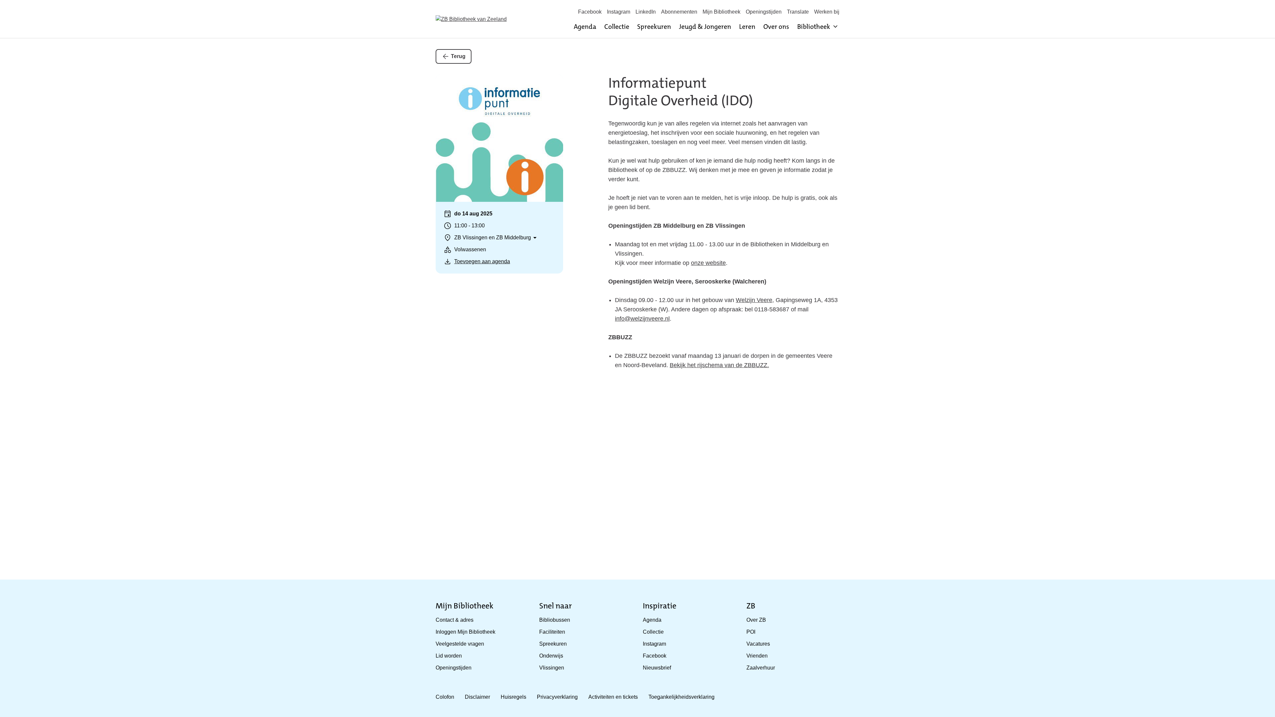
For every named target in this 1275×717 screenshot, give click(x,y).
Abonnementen (679, 12)
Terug (458, 56)
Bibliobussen (554, 620)
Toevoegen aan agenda (482, 261)
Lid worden (449, 656)
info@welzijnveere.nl (642, 318)
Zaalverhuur (760, 668)
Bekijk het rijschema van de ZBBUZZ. (719, 365)
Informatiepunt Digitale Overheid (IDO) (680, 92)
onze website (708, 263)
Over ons (776, 27)
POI (750, 632)
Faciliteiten (552, 632)
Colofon (445, 697)
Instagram (618, 12)
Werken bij (826, 12)
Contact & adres (454, 620)
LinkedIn (646, 12)
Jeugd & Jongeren (705, 27)
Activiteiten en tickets (613, 697)
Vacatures (758, 644)
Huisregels (513, 697)
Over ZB (756, 620)
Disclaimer (477, 697)
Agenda (585, 27)
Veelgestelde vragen (460, 644)
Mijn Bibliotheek (721, 12)
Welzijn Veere (754, 300)
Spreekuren (654, 27)
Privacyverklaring (557, 697)
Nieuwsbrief (657, 668)
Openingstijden (764, 12)
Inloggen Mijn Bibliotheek (465, 632)
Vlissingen (551, 668)
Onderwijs (551, 656)
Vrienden (757, 656)
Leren (747, 27)
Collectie (616, 27)
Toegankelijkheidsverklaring (681, 697)
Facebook (590, 12)
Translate (798, 12)
